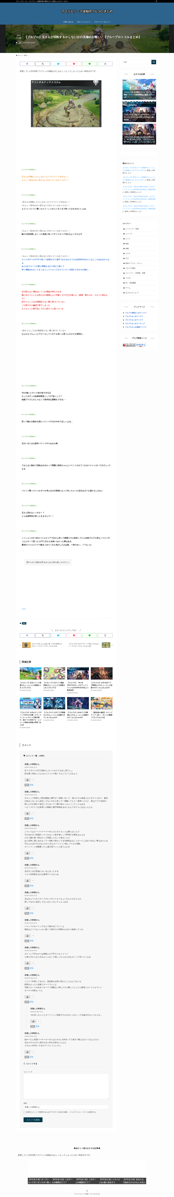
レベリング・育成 (132, 229)
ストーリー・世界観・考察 (135, 273)
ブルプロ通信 (130, 268)
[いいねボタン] (27, 780)
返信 (26, 785)
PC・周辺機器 (130, 283)
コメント (28, 1072)
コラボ (127, 278)
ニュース (128, 234)
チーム (127, 288)
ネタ (127, 258)
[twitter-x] (156, 1)
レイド (127, 239)
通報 (31, 785)
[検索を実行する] (153, 62)
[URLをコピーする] (105, 64)
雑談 (20, 42)
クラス (127, 253)
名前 (25, 1103)
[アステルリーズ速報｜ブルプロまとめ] (87, 11)
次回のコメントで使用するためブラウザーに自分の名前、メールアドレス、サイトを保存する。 (61, 1112)
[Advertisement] (66, 147)
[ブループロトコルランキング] (129, 346)
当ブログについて (132, 293)
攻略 (127, 248)
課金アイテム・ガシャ (133, 263)
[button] (27, 64)
